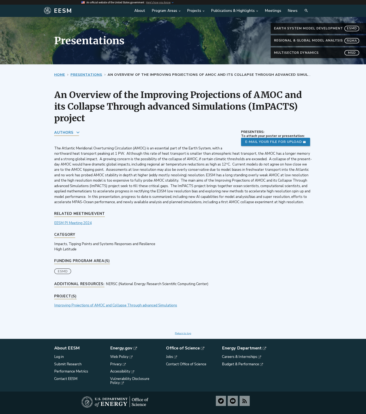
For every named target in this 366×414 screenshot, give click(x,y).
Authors (63, 132)
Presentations (86, 74)
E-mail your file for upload (273, 141)
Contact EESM (66, 378)
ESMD (63, 271)
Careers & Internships (239, 356)
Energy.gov (121, 348)
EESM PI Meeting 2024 (73, 223)
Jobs (169, 356)
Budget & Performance (240, 364)
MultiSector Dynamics (315, 53)
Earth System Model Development (315, 28)
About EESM (67, 348)
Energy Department (242, 348)
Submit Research (68, 364)
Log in (59, 356)
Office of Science (183, 348)
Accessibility (120, 371)
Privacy (116, 364)
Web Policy (119, 356)
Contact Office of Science (186, 364)
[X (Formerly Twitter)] (221, 401)
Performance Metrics (71, 371)
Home (59, 74)
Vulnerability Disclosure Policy (129, 380)
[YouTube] (233, 401)
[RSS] (245, 401)
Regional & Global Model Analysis (315, 40)
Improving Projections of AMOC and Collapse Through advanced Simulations (115, 305)
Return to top (183, 333)
